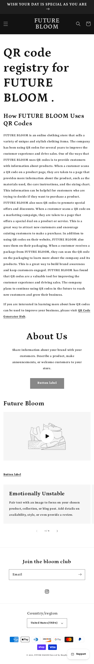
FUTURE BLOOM (42, 655)
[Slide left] (37, 531)
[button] (6, 24)
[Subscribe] (80, 575)
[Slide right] (57, 531)
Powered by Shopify (59, 655)
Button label (12, 474)
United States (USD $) (44, 623)
